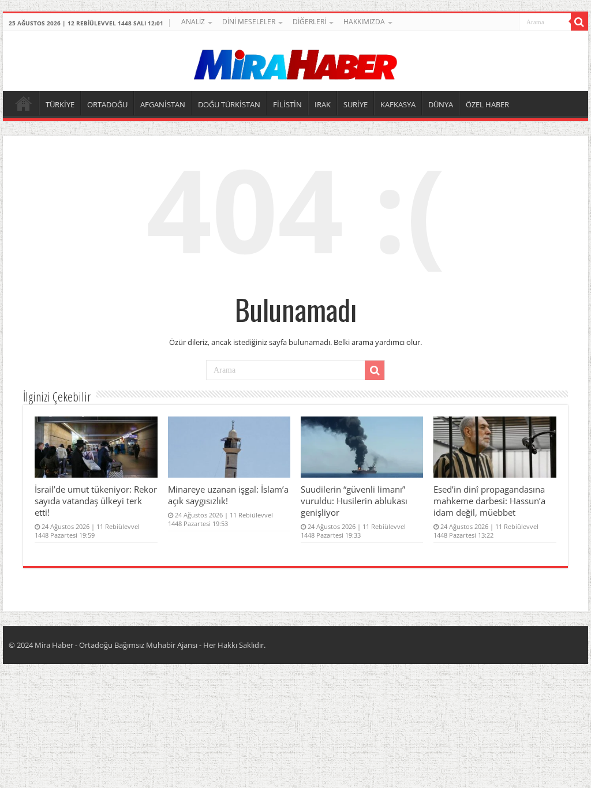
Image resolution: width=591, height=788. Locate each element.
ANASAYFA (24, 103)
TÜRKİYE (60, 104)
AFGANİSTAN (162, 104)
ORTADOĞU (107, 104)
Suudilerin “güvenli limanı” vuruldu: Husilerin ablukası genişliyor (354, 500)
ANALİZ (193, 22)
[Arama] (579, 22)
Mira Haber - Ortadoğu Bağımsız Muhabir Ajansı (116, 645)
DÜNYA (440, 104)
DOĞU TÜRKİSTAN (229, 104)
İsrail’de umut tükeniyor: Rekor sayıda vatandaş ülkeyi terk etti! (96, 500)
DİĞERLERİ (309, 22)
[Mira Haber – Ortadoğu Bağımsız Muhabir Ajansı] (295, 61)
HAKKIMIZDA (364, 22)
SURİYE (355, 104)
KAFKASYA (398, 104)
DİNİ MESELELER (248, 22)
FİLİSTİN (287, 104)
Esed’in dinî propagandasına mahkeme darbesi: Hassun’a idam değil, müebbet (489, 500)
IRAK (323, 104)
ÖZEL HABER (487, 104)
